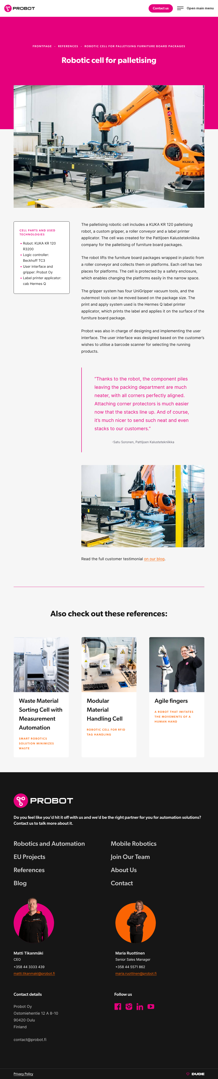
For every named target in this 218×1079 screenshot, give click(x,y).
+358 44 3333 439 (29, 967)
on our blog (154, 559)
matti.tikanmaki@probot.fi (34, 973)
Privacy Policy (23, 1074)
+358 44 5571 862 (130, 967)
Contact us (161, 8)
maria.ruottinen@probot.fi (136, 973)
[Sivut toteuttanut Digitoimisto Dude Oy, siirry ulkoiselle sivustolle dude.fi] (195, 1074)
